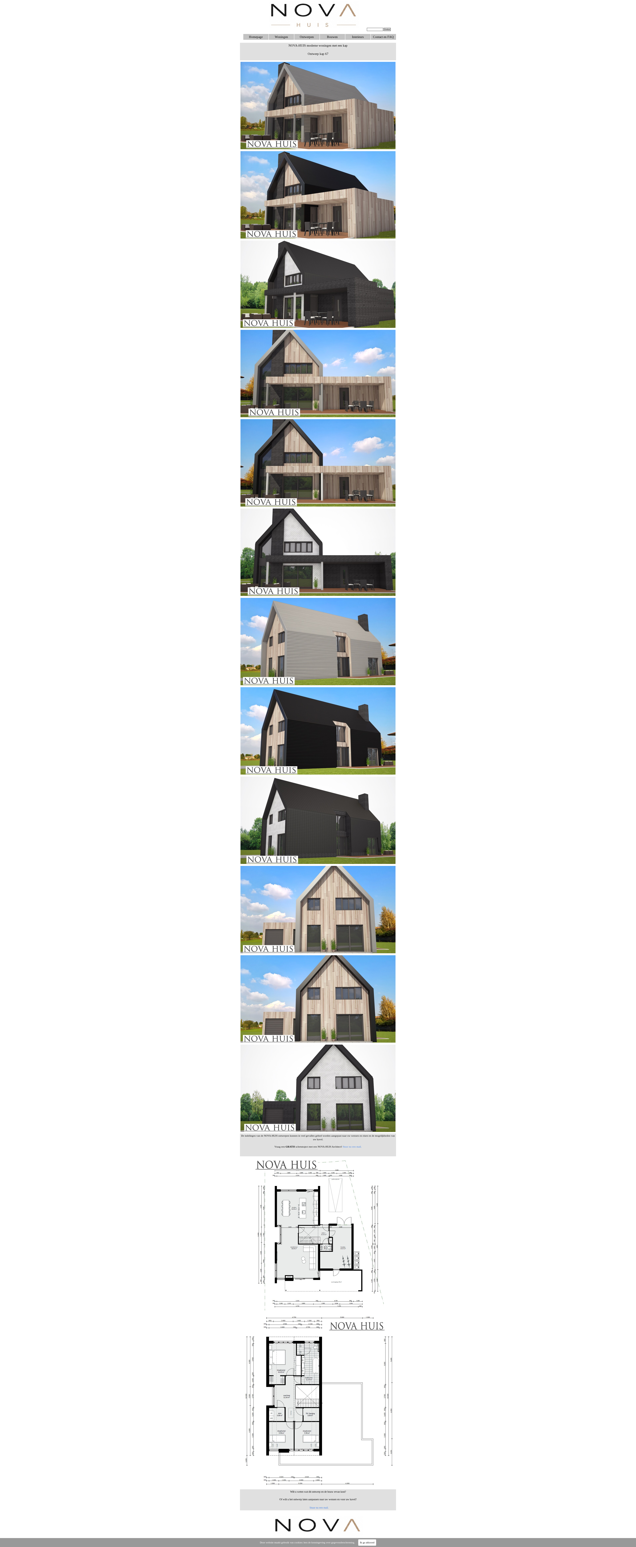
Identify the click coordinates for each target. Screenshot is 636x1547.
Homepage (256, 37)
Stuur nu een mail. (352, 1146)
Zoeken (387, 29)
